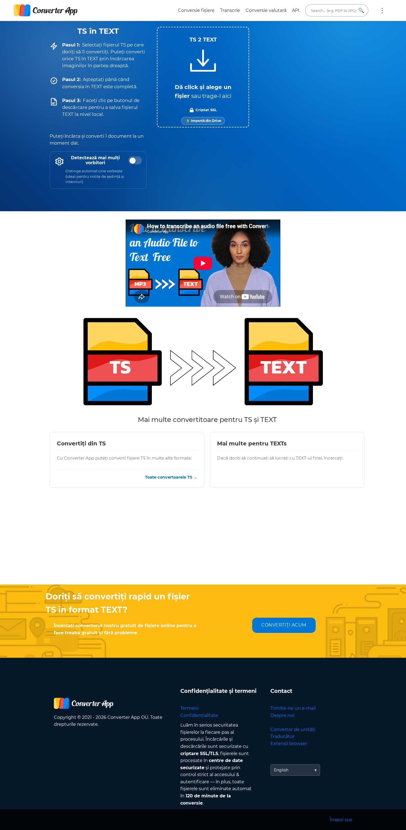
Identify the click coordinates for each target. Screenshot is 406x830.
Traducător (282, 736)
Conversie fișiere (196, 10)
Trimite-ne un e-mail (293, 708)
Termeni (189, 708)
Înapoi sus (341, 819)
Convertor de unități (292, 729)
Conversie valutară (266, 10)
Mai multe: (382, 10)
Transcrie (230, 10)
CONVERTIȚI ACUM (283, 625)
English (281, 770)
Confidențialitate (199, 715)
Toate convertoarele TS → (171, 476)
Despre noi (282, 715)
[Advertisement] (203, 540)
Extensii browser (288, 743)
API (295, 10)
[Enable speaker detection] (135, 160)
